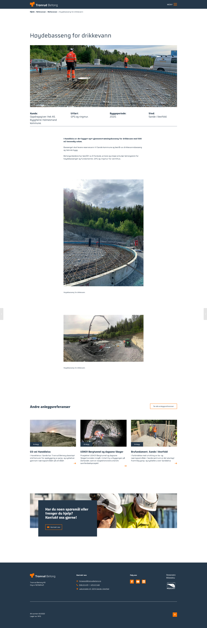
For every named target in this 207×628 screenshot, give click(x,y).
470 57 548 (95, 585)
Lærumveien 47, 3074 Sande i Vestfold (94, 588)
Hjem (32, 11)
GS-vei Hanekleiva (40, 452)
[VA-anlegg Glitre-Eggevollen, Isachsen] (1, 314)
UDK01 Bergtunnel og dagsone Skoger (101, 452)
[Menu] (174, 4)
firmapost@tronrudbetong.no (90, 581)
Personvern (171, 574)
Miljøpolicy (170, 577)
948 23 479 (83, 585)
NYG (39, 616)
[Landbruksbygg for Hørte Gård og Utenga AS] (205, 314)
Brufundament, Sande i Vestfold (149, 452)
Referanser (41, 11)
